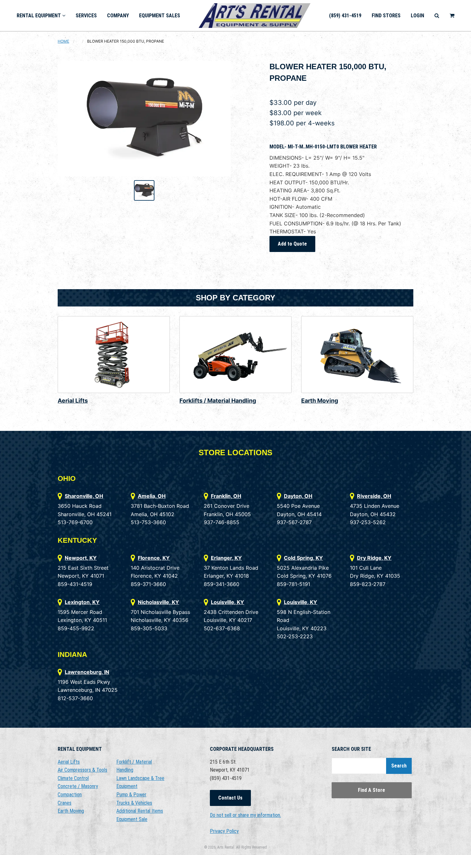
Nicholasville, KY (158, 602)
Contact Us (230, 798)
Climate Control (73, 778)
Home (63, 41)
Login (417, 16)
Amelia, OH (152, 496)
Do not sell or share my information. (245, 815)
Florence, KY (154, 558)
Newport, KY (81, 558)
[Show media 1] (144, 190)
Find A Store (371, 790)
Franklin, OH (226, 496)
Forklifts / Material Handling (217, 400)
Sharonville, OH (84, 496)
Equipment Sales (159, 16)
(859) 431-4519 (345, 16)
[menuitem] (41, 15)
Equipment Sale (131, 819)
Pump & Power (131, 795)
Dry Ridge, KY (374, 558)
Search (399, 766)
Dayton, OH (298, 496)
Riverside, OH (374, 496)
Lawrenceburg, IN (87, 672)
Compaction (70, 795)
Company (118, 16)
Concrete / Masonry (78, 786)
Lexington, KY (82, 602)
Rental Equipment (39, 16)
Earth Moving (319, 400)
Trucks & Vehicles (134, 803)
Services (86, 16)
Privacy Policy (224, 831)
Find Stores (386, 16)
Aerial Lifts (73, 400)
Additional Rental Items (139, 811)
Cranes (64, 803)
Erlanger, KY (226, 558)
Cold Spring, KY (303, 558)
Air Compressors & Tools (82, 770)
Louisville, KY (227, 602)
